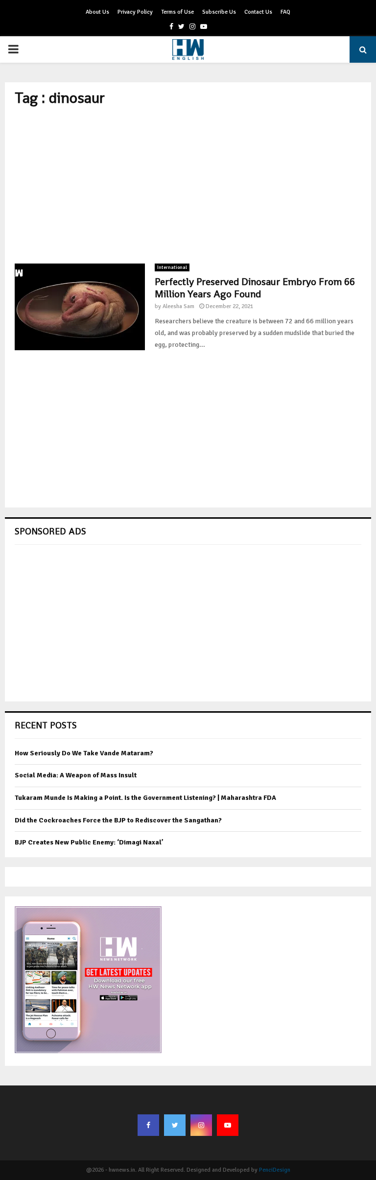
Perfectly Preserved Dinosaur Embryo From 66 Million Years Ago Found (255, 287)
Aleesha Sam (178, 306)
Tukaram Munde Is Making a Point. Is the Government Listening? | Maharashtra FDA (145, 798)
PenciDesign (274, 1170)
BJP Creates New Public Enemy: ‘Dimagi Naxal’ (89, 842)
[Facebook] (148, 1125)
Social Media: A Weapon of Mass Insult (76, 775)
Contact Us (258, 12)
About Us (97, 12)
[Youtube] (227, 1125)
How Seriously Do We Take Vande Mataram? (84, 753)
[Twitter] (175, 1125)
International (172, 267)
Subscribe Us (219, 12)
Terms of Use (177, 12)
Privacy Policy (135, 12)
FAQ (285, 12)
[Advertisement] (188, 185)
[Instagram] (201, 1125)
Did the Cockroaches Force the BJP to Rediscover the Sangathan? (118, 820)
